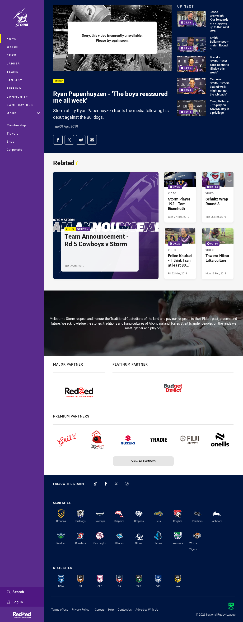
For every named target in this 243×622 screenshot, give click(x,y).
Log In (18, 602)
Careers (99, 609)
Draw (12, 55)
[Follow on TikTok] (95, 483)
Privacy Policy (80, 609)
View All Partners (143, 461)
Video (59, 80)
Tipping (14, 88)
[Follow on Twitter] (116, 483)
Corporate (14, 149)
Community (17, 96)
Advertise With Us (147, 609)
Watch (13, 47)
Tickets (13, 133)
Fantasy (14, 80)
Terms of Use (59, 609)
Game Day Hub (20, 105)
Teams (13, 71)
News (12, 38)
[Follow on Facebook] (106, 483)
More (12, 113)
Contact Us (125, 609)
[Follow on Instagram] (127, 483)
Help (111, 609)
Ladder (13, 63)
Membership (16, 125)
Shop (10, 141)
